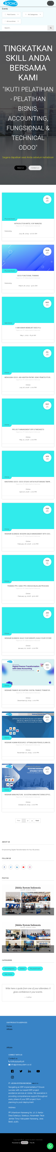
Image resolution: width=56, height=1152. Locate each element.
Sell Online (8, 323)
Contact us (35, 168)
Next (37, 820)
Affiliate (9, 1029)
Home (9, 1026)
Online (7, 373)
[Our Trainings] (28, 937)
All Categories (9, 969)
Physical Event (10, 219)
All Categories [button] (32, 14)
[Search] (50, 28)
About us (20, 168)
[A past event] (28, 900)
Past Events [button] (11, 14)
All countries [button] (11, 21)
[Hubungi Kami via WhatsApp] (50, 1146)
